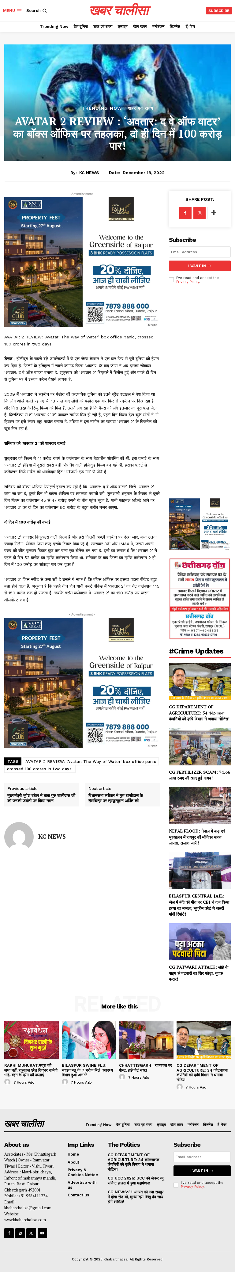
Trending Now (102, 108)
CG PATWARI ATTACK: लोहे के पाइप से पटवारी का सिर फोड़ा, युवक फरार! (198, 973)
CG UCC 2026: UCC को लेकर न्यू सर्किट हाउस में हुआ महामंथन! (135, 1180)
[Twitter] (199, 213)
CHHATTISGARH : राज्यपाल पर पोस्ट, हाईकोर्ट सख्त (145, 1068)
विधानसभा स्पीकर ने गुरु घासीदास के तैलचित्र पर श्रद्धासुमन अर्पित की (115, 798)
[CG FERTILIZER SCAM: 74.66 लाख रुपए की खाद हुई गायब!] (200, 746)
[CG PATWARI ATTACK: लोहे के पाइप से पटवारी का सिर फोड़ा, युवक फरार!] (200, 941)
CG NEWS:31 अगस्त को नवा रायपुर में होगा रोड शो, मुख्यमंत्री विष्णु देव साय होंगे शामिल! (136, 1197)
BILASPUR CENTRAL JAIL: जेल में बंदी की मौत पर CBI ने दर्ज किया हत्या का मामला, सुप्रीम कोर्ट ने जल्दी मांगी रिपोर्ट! (199, 905)
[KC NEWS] (19, 837)
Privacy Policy (187, 282)
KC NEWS (89, 172)
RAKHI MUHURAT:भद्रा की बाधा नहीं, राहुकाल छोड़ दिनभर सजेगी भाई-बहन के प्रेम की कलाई (31, 1070)
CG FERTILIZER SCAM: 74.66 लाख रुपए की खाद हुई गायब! (199, 775)
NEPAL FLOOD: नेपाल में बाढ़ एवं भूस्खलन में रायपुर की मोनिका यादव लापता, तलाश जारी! (197, 837)
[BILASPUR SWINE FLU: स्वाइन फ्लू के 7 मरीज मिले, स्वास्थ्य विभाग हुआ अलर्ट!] (89, 1040)
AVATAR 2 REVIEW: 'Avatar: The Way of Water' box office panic (90, 761)
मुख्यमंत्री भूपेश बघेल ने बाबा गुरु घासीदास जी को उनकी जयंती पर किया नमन (41, 798)
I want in (197, 266)
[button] (37, 11)
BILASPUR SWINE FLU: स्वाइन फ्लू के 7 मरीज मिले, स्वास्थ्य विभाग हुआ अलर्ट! (87, 1070)
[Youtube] (42, 1233)
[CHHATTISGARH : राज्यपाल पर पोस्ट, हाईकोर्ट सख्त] (146, 1040)
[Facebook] (185, 213)
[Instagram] (20, 1233)
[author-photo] (8, 1082)
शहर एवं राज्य (140, 108)
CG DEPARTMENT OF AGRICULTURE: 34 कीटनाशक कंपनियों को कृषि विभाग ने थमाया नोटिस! (200, 713)
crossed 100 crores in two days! (40, 769)
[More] (213, 213)
